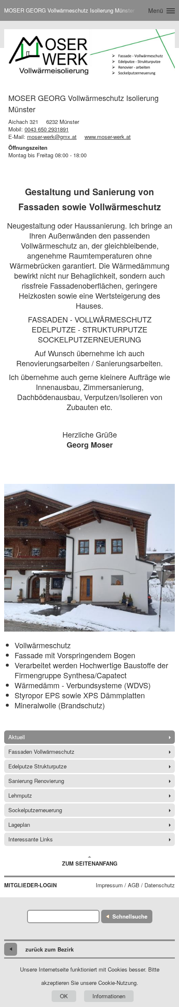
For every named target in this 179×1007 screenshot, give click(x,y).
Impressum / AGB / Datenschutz (135, 885)
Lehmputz (20, 795)
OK (64, 996)
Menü (155, 10)
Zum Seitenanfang (89, 863)
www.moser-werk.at (108, 137)
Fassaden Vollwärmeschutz (41, 751)
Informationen (108, 996)
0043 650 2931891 (47, 129)
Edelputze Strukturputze (37, 766)
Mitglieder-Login (30, 885)
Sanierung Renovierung (36, 781)
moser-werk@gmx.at (52, 137)
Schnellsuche (129, 916)
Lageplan (19, 824)
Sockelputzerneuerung (35, 810)
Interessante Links (30, 839)
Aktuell (16, 737)
